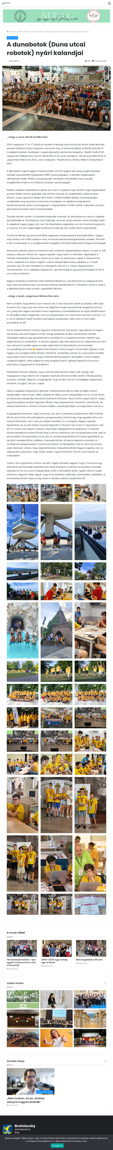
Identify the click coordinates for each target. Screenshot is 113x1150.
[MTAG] (6, 3)
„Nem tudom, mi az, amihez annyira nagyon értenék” (25, 1100)
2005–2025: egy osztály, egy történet (54, 961)
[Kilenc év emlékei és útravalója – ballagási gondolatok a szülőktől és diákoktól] (90, 999)
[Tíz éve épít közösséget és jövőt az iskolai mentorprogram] (23, 1038)
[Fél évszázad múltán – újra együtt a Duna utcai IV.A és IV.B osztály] (22, 948)
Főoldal (12, 31)
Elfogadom (57, 1145)
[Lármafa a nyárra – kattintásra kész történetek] (23, 999)
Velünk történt (23, 31)
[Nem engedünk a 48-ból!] (91, 948)
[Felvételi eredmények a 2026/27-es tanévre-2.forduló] (56, 1038)
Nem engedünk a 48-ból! (89, 959)
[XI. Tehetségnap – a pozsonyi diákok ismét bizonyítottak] (23, 1019)
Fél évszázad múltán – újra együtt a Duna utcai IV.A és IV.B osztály (21, 962)
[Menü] (109, 4)
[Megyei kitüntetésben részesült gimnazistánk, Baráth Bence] (56, 1019)
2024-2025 (37, 31)
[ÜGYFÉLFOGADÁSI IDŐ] (56, 999)
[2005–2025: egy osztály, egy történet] (56, 948)
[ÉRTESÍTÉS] (90, 1019)
